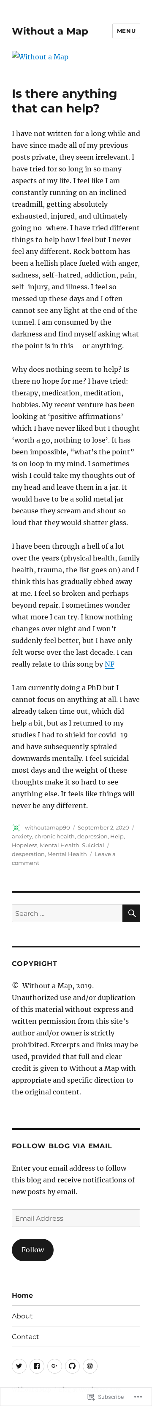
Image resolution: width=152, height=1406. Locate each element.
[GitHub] (72, 1366)
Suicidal (93, 845)
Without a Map (50, 31)
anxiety (22, 836)
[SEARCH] (131, 913)
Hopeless (24, 845)
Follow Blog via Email (62, 1146)
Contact (25, 1337)
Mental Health (59, 845)
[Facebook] (37, 1366)
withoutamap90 (47, 827)
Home (22, 1295)
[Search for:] (67, 913)
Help (117, 836)
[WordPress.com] (90, 1366)
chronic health (55, 836)
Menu (126, 30)
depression (92, 836)
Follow (33, 1250)
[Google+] (54, 1366)
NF (109, 664)
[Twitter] (19, 1366)
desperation (28, 854)
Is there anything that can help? (64, 100)
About (22, 1316)
